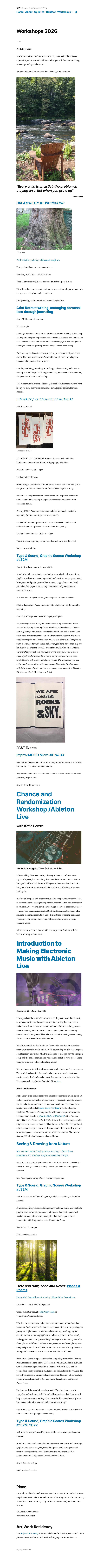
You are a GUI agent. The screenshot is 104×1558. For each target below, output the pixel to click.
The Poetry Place (47, 1311)
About (29, 11)
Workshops (64, 11)
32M (18, 8)
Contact (51, 11)
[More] (76, 12)
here (59, 1081)
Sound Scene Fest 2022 (48, 1107)
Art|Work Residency (29, 1533)
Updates (39, 11)
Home (19, 11)
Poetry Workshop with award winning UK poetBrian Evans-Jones (46, 1297)
